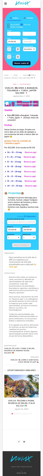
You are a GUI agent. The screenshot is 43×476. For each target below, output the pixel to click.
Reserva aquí (30, 152)
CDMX (15, 75)
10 (31, 413)
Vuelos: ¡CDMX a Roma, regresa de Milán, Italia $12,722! (21, 403)
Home (6, 75)
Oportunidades (25, 84)
